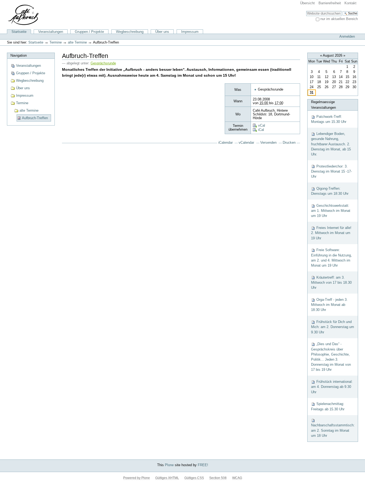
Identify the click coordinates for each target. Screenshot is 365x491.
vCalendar (246, 143)
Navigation (18, 55)
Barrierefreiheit (330, 3)
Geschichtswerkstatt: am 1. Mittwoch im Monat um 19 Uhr (330, 211)
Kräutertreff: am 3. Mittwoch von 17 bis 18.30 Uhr (331, 282)
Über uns (162, 32)
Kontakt (350, 3)
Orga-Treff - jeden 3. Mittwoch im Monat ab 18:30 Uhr (329, 305)
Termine (55, 42)
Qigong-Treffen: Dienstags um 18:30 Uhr (329, 191)
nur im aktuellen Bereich (339, 19)
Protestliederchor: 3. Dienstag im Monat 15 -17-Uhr (331, 171)
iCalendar (225, 143)
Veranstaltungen (50, 32)
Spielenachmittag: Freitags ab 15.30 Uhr (327, 406)
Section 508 (218, 478)
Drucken (289, 143)
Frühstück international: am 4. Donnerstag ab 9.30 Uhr (332, 387)
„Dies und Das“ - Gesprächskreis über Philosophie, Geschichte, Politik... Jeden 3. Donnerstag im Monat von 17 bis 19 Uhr (331, 357)
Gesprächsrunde (103, 63)
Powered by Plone (136, 478)
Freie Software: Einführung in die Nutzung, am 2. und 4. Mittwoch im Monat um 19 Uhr (331, 257)
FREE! (203, 465)
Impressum (190, 32)
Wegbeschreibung (129, 32)
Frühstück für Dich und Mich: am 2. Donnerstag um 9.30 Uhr (332, 327)
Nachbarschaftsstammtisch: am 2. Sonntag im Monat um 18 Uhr (333, 430)
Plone (169, 465)
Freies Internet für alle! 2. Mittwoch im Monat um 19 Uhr (331, 233)
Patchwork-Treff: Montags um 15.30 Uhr (328, 119)
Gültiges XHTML (167, 478)
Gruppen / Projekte (89, 32)
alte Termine (77, 42)
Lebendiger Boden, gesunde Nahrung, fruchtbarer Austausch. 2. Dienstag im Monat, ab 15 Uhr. (331, 144)
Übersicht (307, 3)
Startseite (18, 32)
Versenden (268, 143)
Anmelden (347, 36)
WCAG (237, 478)
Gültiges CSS (194, 478)
